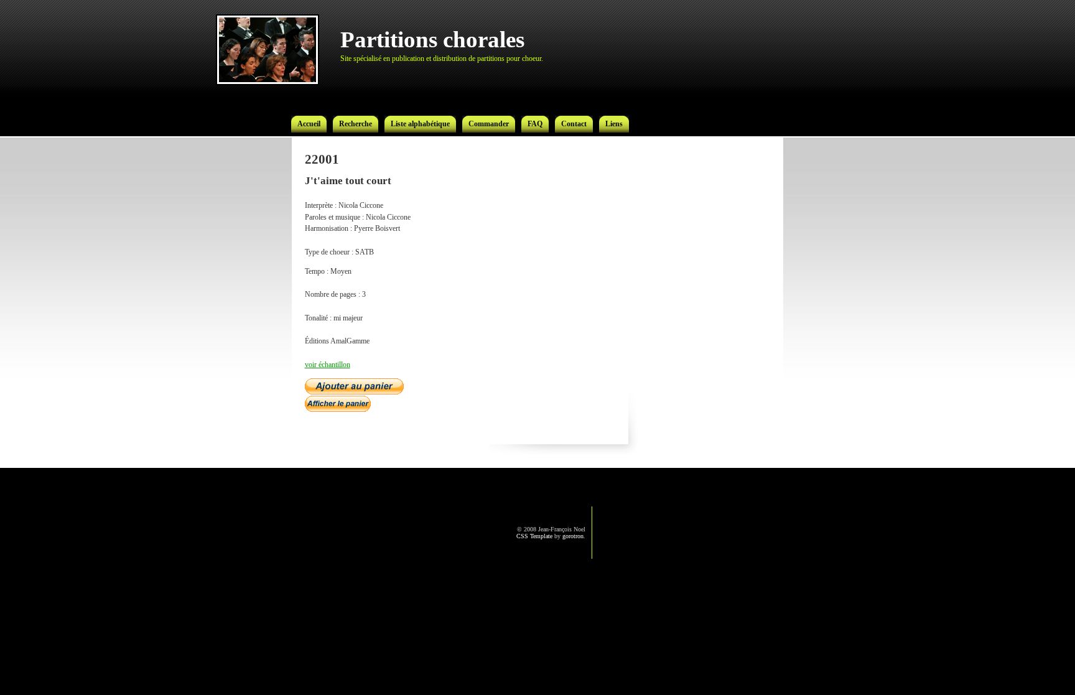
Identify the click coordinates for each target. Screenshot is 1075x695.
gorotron (573, 536)
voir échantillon (327, 364)
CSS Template (534, 536)
